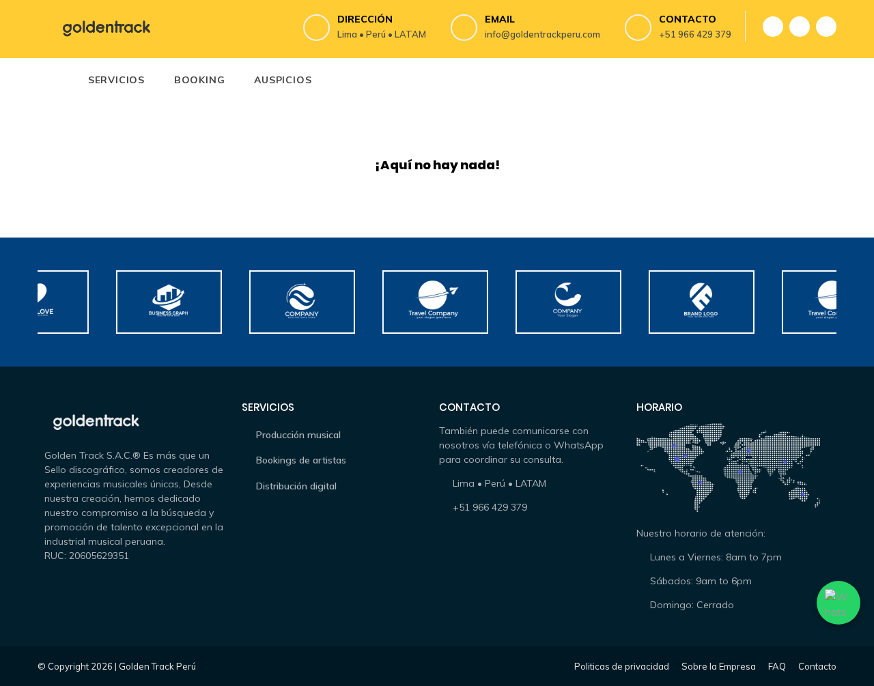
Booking (199, 80)
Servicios (116, 80)
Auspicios (282, 80)
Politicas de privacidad (621, 666)
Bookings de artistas (301, 460)
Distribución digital (296, 486)
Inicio (55, 80)
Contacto (817, 666)
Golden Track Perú (157, 666)
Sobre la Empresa (718, 666)
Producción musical (298, 435)
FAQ (777, 666)
